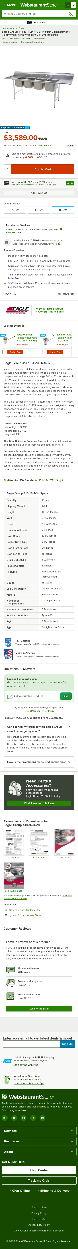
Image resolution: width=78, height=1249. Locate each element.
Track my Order (39, 1180)
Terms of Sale (39, 1207)
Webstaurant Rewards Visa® (30, 184)
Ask (65, 696)
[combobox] (39, 13)
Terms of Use (29, 711)
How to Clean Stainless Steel (35, 909)
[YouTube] (14, 1118)
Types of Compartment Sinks (35, 915)
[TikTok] (33, 1118)
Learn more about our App (29, 1083)
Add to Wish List (39, 193)
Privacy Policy (47, 711)
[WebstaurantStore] (39, 1097)
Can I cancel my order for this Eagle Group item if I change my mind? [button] (34, 729)
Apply (70, 183)
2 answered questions (32, 42)
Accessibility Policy (39, 1225)
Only (6, 132)
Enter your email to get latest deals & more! (37, 1038)
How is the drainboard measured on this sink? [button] (36, 762)
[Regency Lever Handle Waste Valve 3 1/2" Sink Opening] (20, 344)
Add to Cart (15, 352)
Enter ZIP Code (14, 232)
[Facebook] (23, 1118)
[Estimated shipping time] (59, 243)
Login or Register (39, 1008)
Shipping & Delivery (54, 1190)
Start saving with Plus (26, 1064)
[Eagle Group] (18, 310)
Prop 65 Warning (50, 480)
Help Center (39, 1170)
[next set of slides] (75, 344)
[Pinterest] (42, 1118)
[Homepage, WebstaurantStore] (39, 5)
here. (60, 444)
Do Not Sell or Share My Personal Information (39, 1230)
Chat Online (21, 1190)
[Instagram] (5, 1118)
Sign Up (67, 1044)
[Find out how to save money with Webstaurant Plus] (3, 335)
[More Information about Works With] (23, 325)
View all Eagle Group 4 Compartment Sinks (50, 310)
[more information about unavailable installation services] (61, 229)
